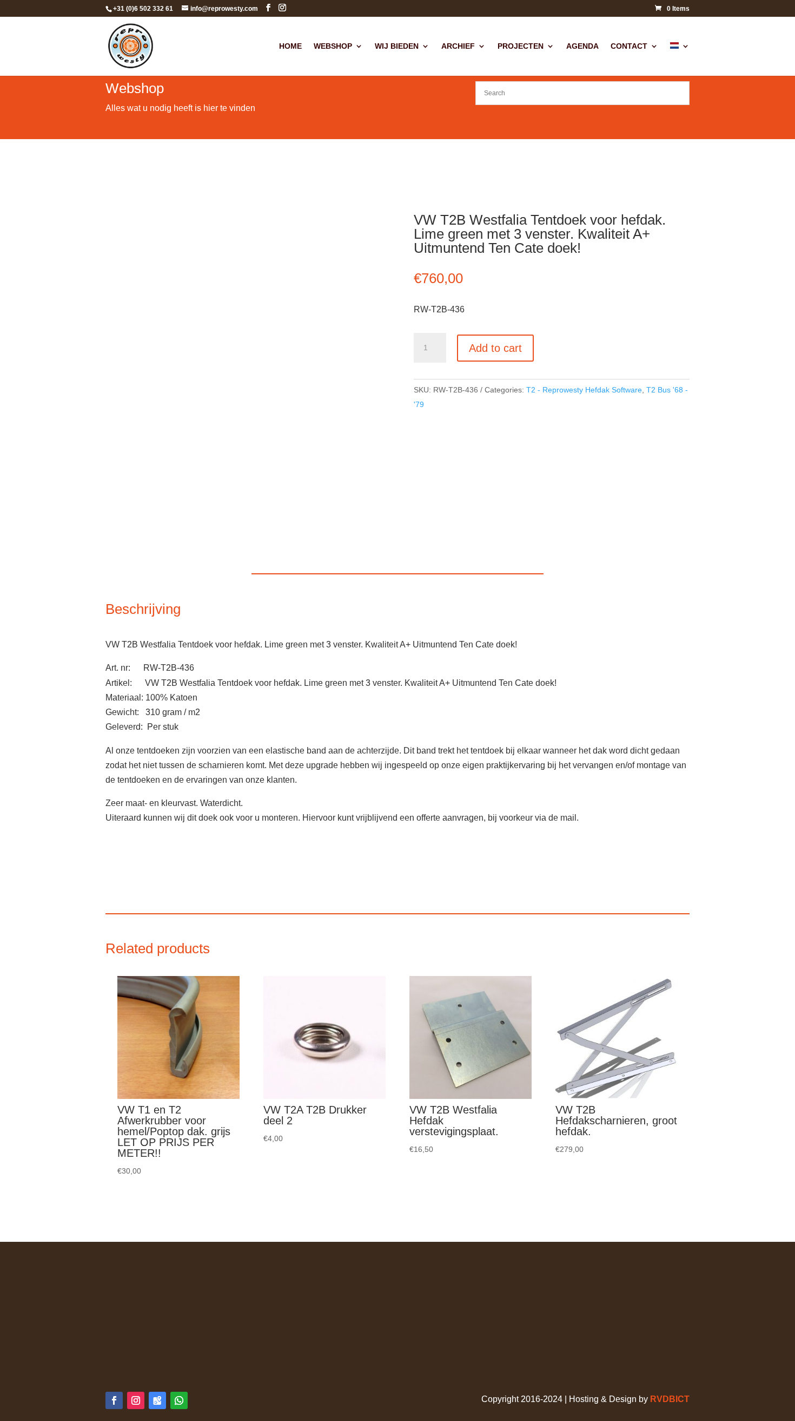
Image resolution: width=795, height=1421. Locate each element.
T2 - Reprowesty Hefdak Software (584, 389)
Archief (458, 46)
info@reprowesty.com (580, 1327)
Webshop (333, 46)
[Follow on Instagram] (135, 1400)
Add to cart (495, 348)
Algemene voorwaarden (151, 1268)
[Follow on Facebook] (114, 1400)
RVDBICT (670, 1399)
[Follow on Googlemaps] (157, 1400)
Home (290, 46)
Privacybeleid (131, 1283)
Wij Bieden (397, 46)
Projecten (521, 46)
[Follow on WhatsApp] (179, 1400)
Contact (629, 46)
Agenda (582, 46)
